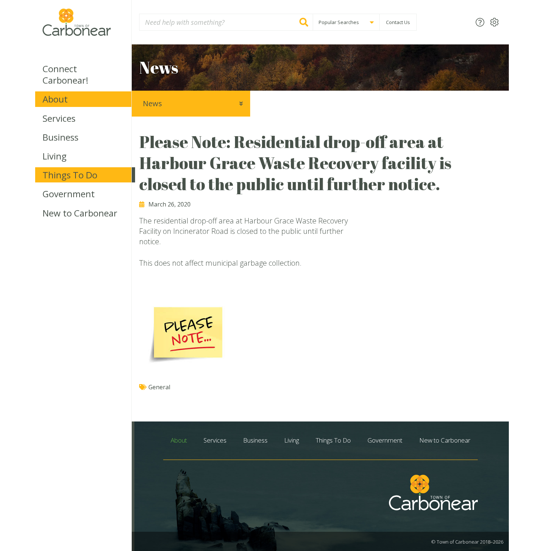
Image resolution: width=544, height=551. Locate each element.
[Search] (304, 22)
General (159, 387)
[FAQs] (480, 22)
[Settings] (494, 22)
